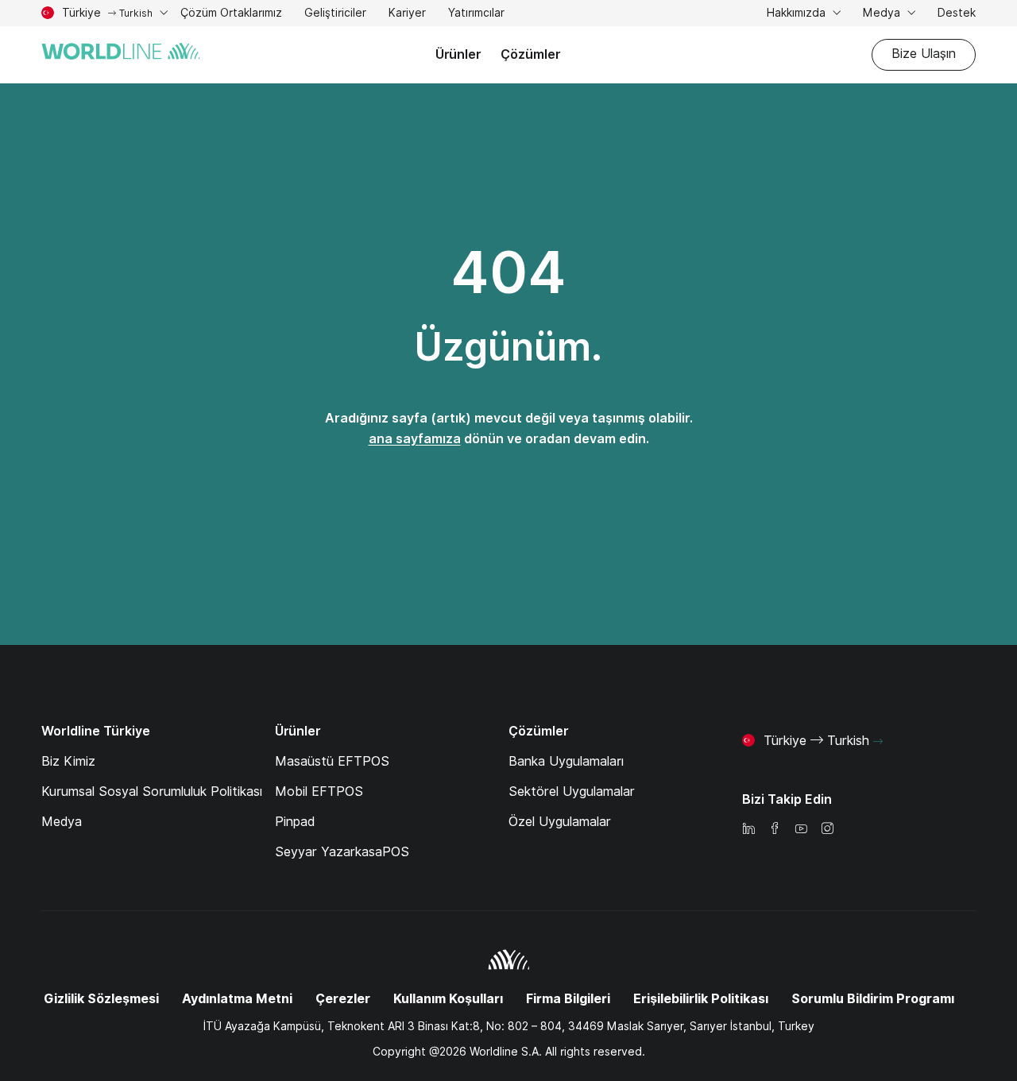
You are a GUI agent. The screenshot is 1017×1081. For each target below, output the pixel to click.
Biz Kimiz (68, 761)
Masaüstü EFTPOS (332, 761)
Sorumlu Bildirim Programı (872, 998)
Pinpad (295, 821)
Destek (957, 14)
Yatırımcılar (476, 14)
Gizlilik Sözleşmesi (101, 998)
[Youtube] (801, 829)
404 (508, 272)
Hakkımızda (798, 12)
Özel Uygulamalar (559, 821)
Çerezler (342, 998)
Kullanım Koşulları (448, 998)
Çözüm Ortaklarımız (231, 14)
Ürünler (458, 54)
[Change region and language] (878, 741)
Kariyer (407, 14)
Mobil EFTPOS (319, 791)
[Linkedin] (748, 829)
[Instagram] (827, 829)
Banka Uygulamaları (566, 761)
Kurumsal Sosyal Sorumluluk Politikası (151, 791)
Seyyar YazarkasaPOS (342, 851)
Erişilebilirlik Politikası (700, 998)
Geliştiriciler (335, 14)
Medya (883, 12)
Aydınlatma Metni (237, 998)
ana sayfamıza (415, 438)
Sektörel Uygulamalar (571, 791)
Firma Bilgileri (568, 998)
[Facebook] (774, 829)
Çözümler (531, 54)
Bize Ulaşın (923, 53)
